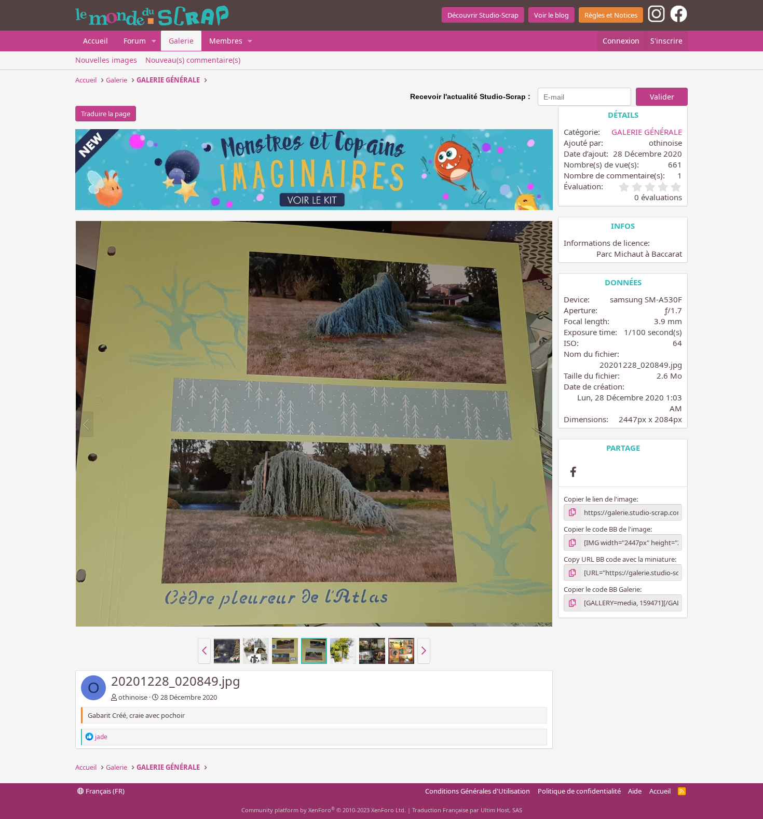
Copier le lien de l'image (600, 499)
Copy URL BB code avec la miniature (619, 559)
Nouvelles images (106, 60)
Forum (135, 41)
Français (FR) (104, 791)
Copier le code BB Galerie (602, 589)
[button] (154, 41)
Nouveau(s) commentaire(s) (192, 60)
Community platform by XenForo (323, 810)
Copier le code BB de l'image (607, 529)
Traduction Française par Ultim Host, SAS (467, 810)
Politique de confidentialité (579, 791)
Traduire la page (105, 113)
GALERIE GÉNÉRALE (646, 132)
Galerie (181, 41)
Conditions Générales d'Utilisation (477, 791)
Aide (635, 791)
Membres (225, 41)
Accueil (95, 41)
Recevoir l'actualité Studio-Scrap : (470, 96)
